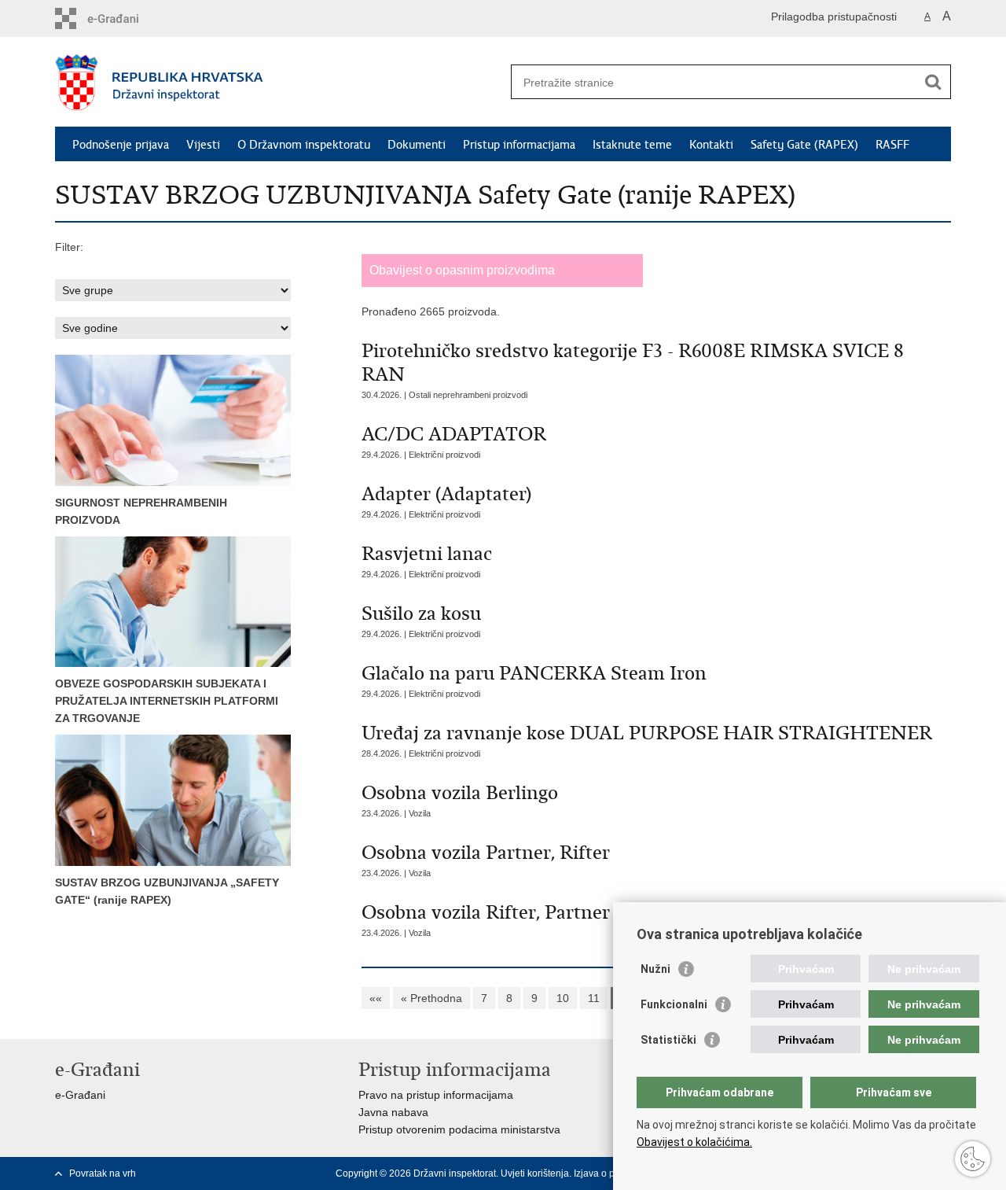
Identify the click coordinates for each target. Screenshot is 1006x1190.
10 (562, 998)
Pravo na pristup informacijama (435, 1095)
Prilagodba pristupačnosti (834, 16)
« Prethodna (431, 998)
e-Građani (80, 1095)
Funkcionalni (674, 1004)
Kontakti (711, 145)
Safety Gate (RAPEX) (804, 145)
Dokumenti (416, 145)
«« (375, 998)
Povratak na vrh (102, 1173)
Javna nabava (393, 1112)
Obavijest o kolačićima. (694, 1142)
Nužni (655, 969)
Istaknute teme (632, 145)
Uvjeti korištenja (535, 1173)
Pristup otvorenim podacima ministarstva (459, 1129)
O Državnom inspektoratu (303, 145)
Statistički (668, 1039)
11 (594, 998)
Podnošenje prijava (120, 145)
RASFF (892, 145)
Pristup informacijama (519, 145)
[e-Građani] (122, 18)
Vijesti (203, 145)
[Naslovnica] (279, 82)
